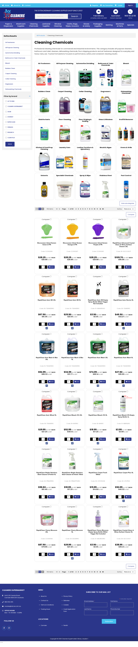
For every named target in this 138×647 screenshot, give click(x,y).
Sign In (130, 5)
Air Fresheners (10, 42)
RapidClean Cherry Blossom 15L (46, 531)
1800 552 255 (9, 602)
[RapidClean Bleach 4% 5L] (98, 403)
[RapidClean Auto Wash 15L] (98, 346)
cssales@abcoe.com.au (13, 606)
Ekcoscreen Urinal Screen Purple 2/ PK (98, 244)
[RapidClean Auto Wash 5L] (123, 346)
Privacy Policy (68, 596)
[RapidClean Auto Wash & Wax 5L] (72, 346)
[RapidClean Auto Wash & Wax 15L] (47, 346)
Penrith (66, 625)
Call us (130, 17)
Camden (44, 625)
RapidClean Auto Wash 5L (123, 357)
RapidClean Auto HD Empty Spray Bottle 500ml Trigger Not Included (98, 302)
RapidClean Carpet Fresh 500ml (98, 473)
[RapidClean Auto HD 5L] (72, 288)
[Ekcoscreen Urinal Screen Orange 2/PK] (72, 231)
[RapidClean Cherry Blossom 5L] (72, 518)
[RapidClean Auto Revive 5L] (123, 288)
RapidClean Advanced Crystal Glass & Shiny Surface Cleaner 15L (124, 244)
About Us (17, 5)
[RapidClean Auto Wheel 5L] (47, 403)
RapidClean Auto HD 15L (47, 300)
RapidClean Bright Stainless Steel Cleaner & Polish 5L (46, 473)
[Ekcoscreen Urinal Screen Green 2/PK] (47, 231)
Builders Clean (10, 68)
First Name (114, 601)
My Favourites (108, 5)
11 (97, 209)
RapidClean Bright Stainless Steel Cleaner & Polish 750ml (72, 473)
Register (95, 5)
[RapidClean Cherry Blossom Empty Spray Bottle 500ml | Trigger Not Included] (98, 518)
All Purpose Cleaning (12, 47)
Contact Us (44, 600)
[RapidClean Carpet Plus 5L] (123, 461)
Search (74, 16)
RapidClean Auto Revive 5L (124, 300)
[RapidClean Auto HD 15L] (47, 288)
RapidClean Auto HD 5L (72, 300)
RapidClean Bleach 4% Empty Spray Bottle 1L (123, 416)
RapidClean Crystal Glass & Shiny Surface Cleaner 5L (123, 531)
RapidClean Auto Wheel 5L (47, 415)
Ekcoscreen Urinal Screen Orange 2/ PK (72, 244)
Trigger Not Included (98, 532)
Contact (27, 5)
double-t (85, 639)
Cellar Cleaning (10, 79)
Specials (130, 25)
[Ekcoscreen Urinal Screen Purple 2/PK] (98, 231)
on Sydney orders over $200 (98, 17)
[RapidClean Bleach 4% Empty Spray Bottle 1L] (123, 403)
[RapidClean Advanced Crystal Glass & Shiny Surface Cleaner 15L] (123, 231)
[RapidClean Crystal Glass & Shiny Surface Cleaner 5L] (123, 518)
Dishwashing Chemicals (13, 89)
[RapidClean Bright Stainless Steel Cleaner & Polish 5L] (47, 461)
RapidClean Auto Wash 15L (98, 357)
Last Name (87, 609)
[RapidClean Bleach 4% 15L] (72, 403)
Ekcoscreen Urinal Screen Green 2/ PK (46, 244)
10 (94, 209)
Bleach (7, 63)
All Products (41, 35)
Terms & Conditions (47, 605)
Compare (46, 219)
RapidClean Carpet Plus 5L (123, 472)
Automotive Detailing (12, 53)
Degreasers (9, 84)
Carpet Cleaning (10, 73)
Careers (66, 605)
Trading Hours (45, 609)
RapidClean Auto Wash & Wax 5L (72, 358)
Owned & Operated (115, 17)
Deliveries (67, 600)
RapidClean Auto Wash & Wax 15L (47, 358)
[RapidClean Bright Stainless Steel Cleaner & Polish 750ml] (72, 461)
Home (7, 5)
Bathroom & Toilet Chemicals (15, 58)
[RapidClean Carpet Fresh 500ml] (98, 461)
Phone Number (115, 609)
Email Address (89, 601)
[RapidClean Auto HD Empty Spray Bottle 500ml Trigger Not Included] (98, 288)
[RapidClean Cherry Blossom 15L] (47, 518)
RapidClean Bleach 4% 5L (98, 415)
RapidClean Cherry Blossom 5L (72, 531)
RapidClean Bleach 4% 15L (72, 415)
